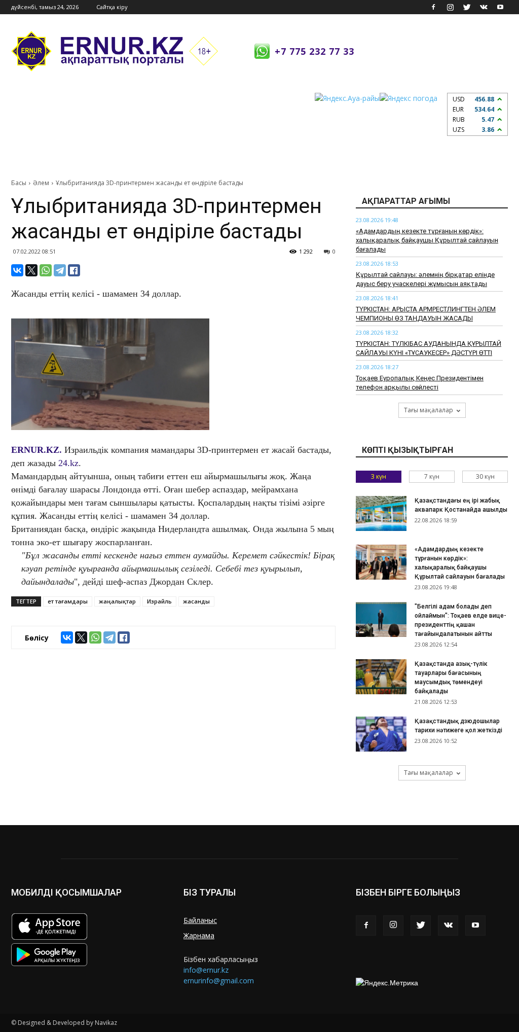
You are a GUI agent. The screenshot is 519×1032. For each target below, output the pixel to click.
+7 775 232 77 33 (314, 51)
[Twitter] (466, 7)
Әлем (41, 183)
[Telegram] (60, 270)
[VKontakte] (483, 7)
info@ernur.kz (206, 970)
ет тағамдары (68, 601)
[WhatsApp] (46, 270)
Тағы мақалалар (428, 410)
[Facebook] (433, 7)
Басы (18, 183)
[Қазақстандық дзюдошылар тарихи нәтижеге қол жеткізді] (381, 734)
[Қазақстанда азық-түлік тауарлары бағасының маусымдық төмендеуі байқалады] (381, 676)
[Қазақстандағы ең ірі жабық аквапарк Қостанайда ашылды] (381, 513)
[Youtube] (500, 7)
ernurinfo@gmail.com (218, 980)
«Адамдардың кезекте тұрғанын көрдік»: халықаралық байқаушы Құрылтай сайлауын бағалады (427, 240)
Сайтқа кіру (112, 7)
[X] (31, 270)
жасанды (196, 601)
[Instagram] (450, 7)
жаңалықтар (117, 601)
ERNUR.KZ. (36, 450)
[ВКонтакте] (17, 270)
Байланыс (200, 920)
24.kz (68, 463)
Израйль (159, 601)
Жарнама (198, 935)
